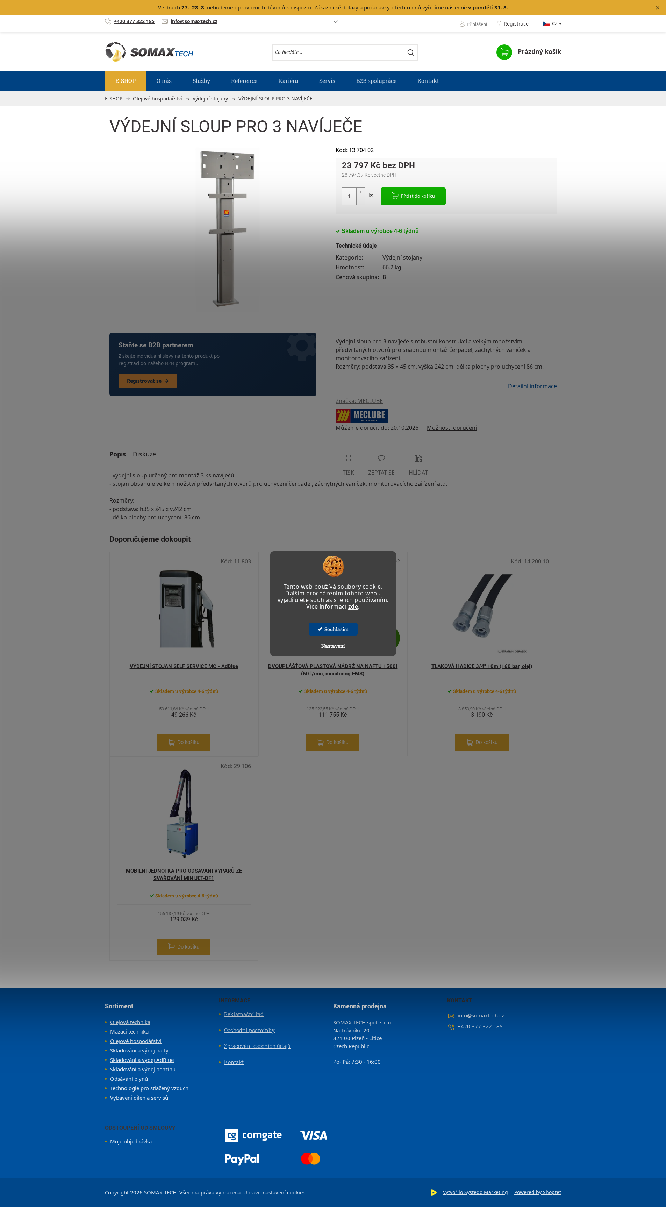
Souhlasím (336, 629)
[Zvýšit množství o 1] (360, 192)
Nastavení (333, 645)
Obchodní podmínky (249, 1030)
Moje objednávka (131, 1141)
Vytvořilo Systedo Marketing (475, 1192)
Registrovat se (148, 380)
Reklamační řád (244, 1013)
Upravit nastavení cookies (274, 1192)
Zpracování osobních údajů (257, 1045)
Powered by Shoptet (537, 1192)
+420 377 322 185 (480, 1026)
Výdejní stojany (402, 257)
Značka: (359, 401)
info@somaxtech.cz (481, 1015)
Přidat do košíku (418, 196)
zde (353, 606)
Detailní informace (532, 386)
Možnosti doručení (452, 428)
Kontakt (234, 1061)
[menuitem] (125, 81)
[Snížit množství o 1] (360, 200)
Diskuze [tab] (144, 454)
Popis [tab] (117, 454)
